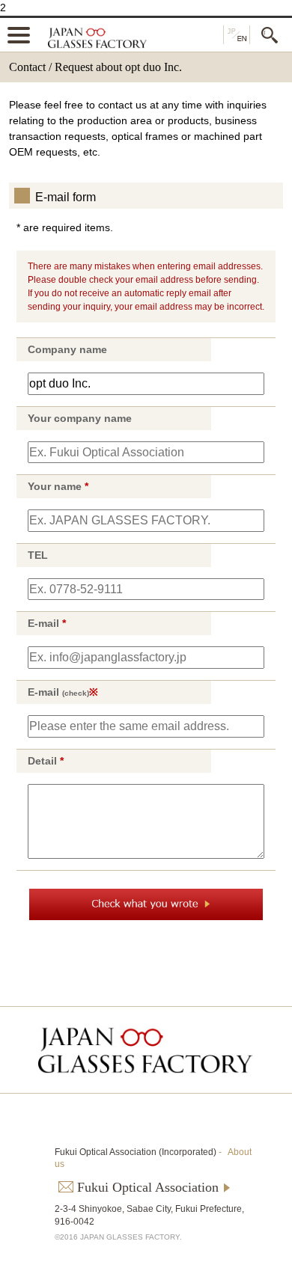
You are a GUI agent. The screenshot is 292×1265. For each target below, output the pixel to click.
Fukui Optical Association (148, 1187)
